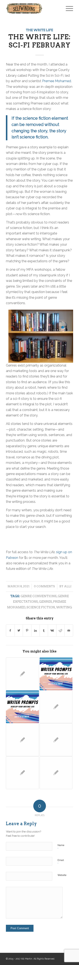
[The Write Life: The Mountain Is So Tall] (22, 739)
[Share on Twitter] (19, 630)
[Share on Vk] (52, 630)
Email (61, 862)
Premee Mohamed (56, 81)
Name (61, 847)
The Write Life (39, 30)
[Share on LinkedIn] (35, 630)
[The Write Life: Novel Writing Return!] (22, 673)
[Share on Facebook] (10, 630)
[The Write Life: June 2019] (22, 772)
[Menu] (67, 8)
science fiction (41, 607)
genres (45, 602)
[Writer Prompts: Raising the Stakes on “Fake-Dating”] (22, 706)
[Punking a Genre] (56, 706)
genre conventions (39, 596)
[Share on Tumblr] (44, 630)
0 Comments (44, 586)
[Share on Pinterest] (27, 630)
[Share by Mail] (69, 630)
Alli (67, 586)
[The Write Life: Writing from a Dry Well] (56, 772)
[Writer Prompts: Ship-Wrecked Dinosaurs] (56, 673)
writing (64, 607)
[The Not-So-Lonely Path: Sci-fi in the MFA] (56, 739)
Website (62, 875)
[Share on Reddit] (60, 630)
